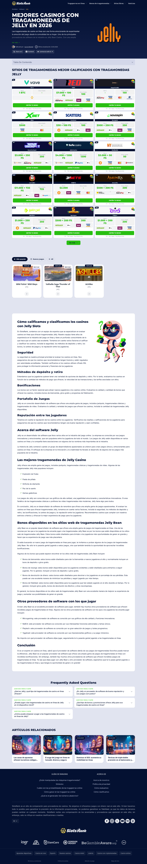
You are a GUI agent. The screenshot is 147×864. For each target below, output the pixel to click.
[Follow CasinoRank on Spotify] (127, 821)
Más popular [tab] (21, 259)
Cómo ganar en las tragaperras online (59, 792)
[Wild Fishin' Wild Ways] (26, 281)
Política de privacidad (101, 784)
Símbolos (59, 784)
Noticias (131, 3)
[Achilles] (89, 281)
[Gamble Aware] (99, 842)
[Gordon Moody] (70, 842)
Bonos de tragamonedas (99, 3)
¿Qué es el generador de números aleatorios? (59, 796)
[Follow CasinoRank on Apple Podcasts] (133, 821)
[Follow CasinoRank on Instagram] (112, 821)
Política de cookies (63, 861)
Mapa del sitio (115, 861)
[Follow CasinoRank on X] (117, 821)
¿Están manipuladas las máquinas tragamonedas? (59, 780)
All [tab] (52, 259)
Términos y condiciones (34, 861)
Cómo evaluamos (101, 788)
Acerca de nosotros (101, 780)
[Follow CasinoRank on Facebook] (107, 821)
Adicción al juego (89, 861)
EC (14, 821)
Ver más (72, 243)
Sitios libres (119, 3)
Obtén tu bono (32, 105)
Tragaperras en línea (76, 3)
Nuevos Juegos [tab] (38, 259)
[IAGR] (24, 842)
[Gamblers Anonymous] (36, 842)
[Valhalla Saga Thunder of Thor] (58, 281)
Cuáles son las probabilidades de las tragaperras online (59, 788)
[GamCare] (51, 842)
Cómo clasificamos (101, 792)
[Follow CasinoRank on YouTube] (122, 821)
